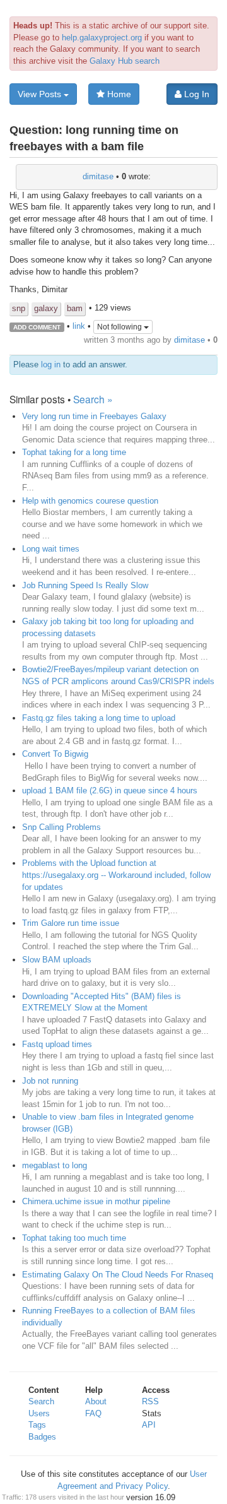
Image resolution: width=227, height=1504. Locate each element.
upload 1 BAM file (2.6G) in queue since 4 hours (109, 790)
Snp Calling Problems (61, 827)
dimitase (98, 176)
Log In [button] (195, 94)
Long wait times (50, 549)
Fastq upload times (57, 1044)
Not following (120, 327)
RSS (150, 1401)
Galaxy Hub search (125, 61)
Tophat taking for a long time (74, 452)
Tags (37, 1425)
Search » (93, 399)
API (149, 1425)
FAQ (93, 1413)
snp (18, 308)
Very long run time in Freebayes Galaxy (94, 416)
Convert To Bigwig (55, 754)
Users (39, 1413)
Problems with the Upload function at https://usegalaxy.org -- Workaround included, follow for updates (116, 874)
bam (75, 308)
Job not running (50, 1081)
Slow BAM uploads (56, 959)
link (79, 326)
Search (41, 1401)
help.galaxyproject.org (102, 37)
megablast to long (54, 1165)
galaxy (46, 308)
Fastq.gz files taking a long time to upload (98, 718)
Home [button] (118, 94)
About (96, 1401)
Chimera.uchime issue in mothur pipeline (96, 1201)
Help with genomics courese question (90, 501)
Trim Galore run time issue (70, 923)
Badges (42, 1437)
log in (51, 364)
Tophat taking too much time (74, 1238)
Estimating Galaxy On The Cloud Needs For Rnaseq (117, 1274)
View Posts (41, 94)
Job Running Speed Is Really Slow (85, 585)
